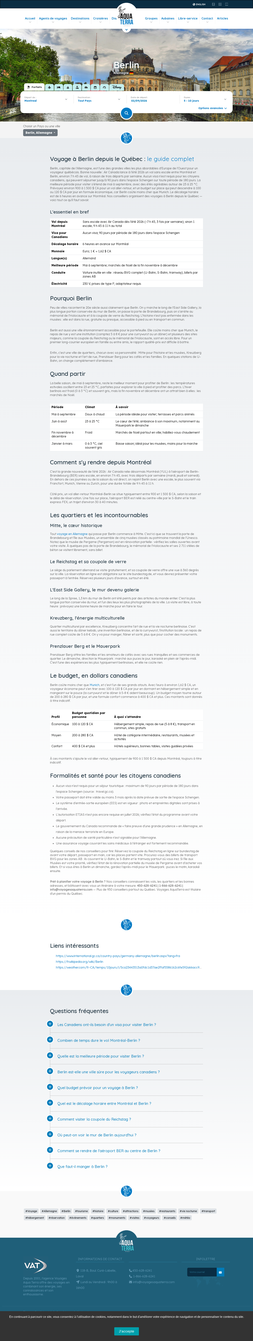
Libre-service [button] (188, 18)
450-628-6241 (142, 1270)
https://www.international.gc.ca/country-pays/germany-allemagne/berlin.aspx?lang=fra (118, 956)
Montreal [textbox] (30, 100)
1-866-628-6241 (143, 1276)
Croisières (100, 18)
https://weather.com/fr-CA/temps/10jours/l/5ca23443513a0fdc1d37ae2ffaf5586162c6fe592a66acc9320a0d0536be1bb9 (142, 967)
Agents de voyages (53, 18)
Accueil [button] (30, 18)
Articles (222, 18)
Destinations (80, 18)
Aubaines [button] (167, 18)
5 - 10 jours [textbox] (191, 100)
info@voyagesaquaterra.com (153, 1282)
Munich (94, 685)
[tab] (34, 87)
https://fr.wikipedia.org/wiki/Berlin (79, 962)
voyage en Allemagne (72, 534)
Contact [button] (207, 18)
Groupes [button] (151, 18)
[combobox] (47, 101)
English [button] (200, 4)
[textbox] (85, 100)
